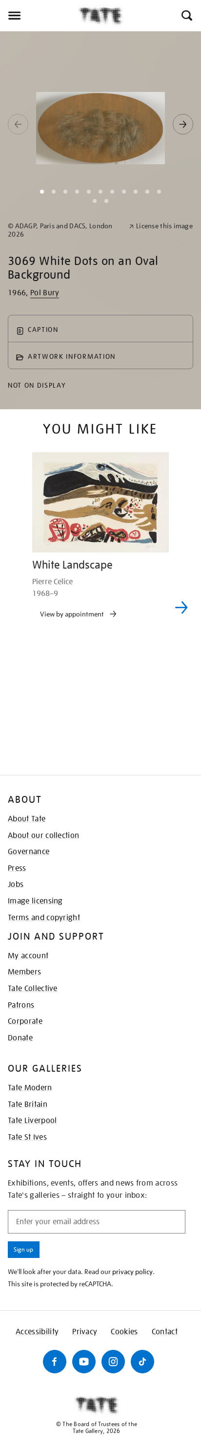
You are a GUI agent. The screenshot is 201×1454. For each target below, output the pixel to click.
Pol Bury (45, 293)
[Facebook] (54, 1361)
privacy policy (132, 1271)
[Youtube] (84, 1361)
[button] (186, 15)
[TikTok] (142, 1361)
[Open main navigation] (39, 16)
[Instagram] (113, 1361)
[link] (64, 230)
